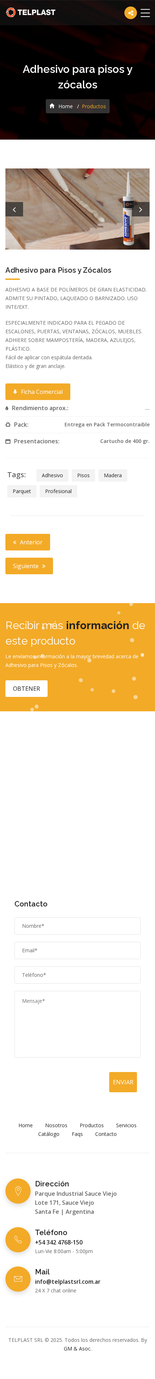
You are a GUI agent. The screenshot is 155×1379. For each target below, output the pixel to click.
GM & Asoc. (78, 1348)
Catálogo (48, 1133)
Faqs (77, 1133)
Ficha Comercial (42, 392)
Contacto (106, 1133)
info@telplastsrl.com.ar (68, 1282)
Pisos (83, 475)
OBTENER (26, 689)
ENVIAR (123, 1082)
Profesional (58, 491)
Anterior (31, 542)
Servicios (126, 1125)
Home (65, 106)
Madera (113, 475)
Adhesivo (52, 475)
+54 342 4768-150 (59, 1242)
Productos (92, 1125)
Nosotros (56, 1125)
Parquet (22, 491)
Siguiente (26, 566)
